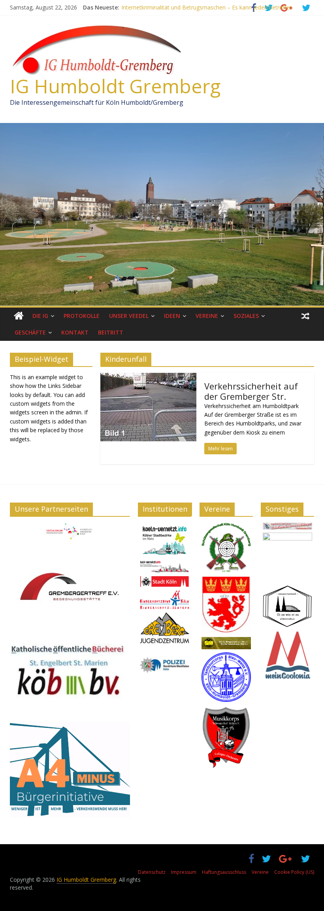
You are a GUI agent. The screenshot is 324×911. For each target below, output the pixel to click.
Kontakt (75, 332)
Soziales (246, 315)
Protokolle (82, 315)
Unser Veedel (129, 315)
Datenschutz (152, 872)
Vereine (207, 315)
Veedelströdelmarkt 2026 (153, 7)
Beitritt (110, 332)
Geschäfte (30, 332)
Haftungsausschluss (224, 872)
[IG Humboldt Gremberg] (19, 316)
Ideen (172, 315)
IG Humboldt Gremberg (115, 86)
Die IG (40, 315)
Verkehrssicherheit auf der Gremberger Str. (251, 391)
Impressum (183, 872)
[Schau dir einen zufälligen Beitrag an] (305, 316)
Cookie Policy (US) (294, 872)
